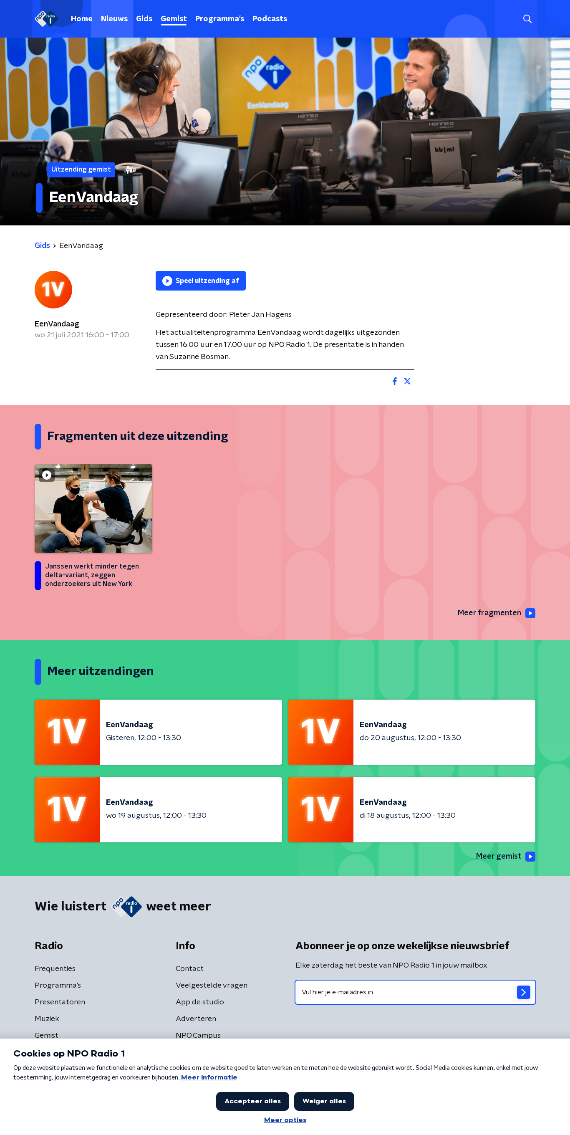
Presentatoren (60, 1002)
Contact (190, 969)
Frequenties (55, 969)
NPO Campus (198, 1035)
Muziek (47, 1019)
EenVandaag (57, 324)
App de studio (200, 1002)
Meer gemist (498, 856)
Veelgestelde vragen (211, 985)
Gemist (174, 19)
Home (82, 19)
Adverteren (196, 1019)
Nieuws (114, 19)
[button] (527, 19)
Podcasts (269, 19)
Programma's (219, 19)
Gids (144, 19)
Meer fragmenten (489, 613)
